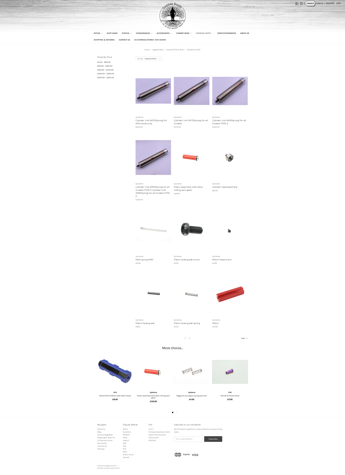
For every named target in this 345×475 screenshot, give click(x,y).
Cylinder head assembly (224, 187)
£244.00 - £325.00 (105, 73)
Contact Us (124, 40)
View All (126, 457)
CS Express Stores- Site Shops (150, 40)
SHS (124, 446)
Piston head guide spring (187, 323)
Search (310, 3)
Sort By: (140, 59)
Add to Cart (192, 96)
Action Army (128, 454)
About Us (244, 33)
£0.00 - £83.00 (104, 62)
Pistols (126, 33)
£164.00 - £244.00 (105, 70)
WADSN (126, 435)
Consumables (143, 33)
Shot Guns (112, 33)
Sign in (319, 3)
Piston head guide (145, 323)
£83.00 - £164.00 (104, 66)
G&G (125, 452)
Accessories (163, 33)
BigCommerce (111, 466)
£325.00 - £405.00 (105, 77)
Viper (125, 437)
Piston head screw (222, 259)
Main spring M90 (144, 259)
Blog (99, 432)
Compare (152, 91)
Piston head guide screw (187, 259)
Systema (127, 432)
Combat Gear (183, 33)
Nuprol (126, 440)
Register (330, 3)
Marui (125, 429)
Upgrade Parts (203, 33)
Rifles (97, 33)
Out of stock (153, 96)
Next (243, 338)
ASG (124, 443)
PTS (124, 449)
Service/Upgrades (226, 33)
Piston (215, 323)
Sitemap (101, 449)
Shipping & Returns (104, 40)
